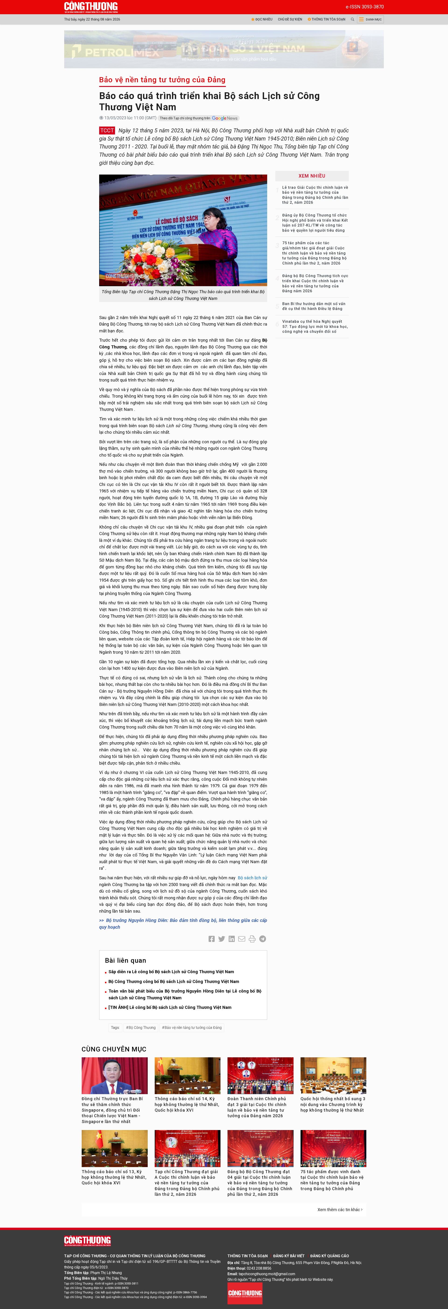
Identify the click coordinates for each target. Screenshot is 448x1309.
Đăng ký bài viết (289, 1256)
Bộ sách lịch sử (251, 877)
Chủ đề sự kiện (290, 19)
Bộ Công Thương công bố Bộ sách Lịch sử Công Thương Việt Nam (173, 981)
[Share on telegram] (262, 939)
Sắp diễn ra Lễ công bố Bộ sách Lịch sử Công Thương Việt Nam (171, 971)
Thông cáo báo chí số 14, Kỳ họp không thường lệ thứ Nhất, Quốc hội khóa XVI (187, 1104)
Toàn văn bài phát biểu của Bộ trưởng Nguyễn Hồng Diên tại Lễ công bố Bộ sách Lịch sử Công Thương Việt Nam (184, 994)
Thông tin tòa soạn (328, 19)
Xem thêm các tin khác (339, 1209)
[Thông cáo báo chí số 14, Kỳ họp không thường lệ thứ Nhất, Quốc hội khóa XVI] (188, 1077)
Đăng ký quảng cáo (329, 1256)
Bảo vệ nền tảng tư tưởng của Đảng (162, 79)
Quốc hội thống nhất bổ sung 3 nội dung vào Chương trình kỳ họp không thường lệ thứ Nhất (333, 1104)
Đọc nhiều (263, 19)
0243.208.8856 (259, 1268)
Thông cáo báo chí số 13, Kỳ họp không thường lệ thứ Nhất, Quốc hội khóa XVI (114, 1177)
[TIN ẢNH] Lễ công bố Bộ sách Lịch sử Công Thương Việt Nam (169, 1007)
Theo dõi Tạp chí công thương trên (185, 118)
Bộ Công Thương (142, 1027)
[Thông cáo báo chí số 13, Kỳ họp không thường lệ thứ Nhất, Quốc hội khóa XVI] (115, 1150)
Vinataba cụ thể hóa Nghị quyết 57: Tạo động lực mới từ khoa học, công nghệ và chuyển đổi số (315, 326)
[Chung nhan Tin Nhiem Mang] (245, 1293)
